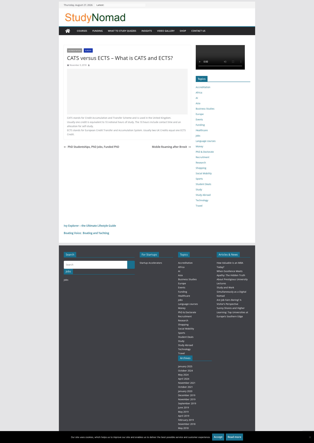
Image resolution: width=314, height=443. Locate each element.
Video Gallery (165, 30)
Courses (82, 30)
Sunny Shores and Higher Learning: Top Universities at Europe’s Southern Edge (232, 312)
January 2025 (185, 366)
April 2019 (183, 415)
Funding (97, 30)
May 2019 (183, 411)
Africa (199, 92)
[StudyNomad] (67, 30)
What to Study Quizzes (122, 30)
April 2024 (183, 378)
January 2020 (185, 391)
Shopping (201, 167)
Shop (183, 30)
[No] (310, 437)
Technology (202, 200)
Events (199, 119)
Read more (234, 437)
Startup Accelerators (151, 262)
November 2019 (186, 399)
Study (199, 189)
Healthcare (202, 130)
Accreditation (74, 50)
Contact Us (198, 30)
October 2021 (185, 386)
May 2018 (183, 428)
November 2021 (186, 382)
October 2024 (185, 370)
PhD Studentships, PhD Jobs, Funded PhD (93, 147)
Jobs (198, 135)
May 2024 (183, 374)
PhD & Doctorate (205, 151)
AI (197, 97)
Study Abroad (203, 194)
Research (201, 162)
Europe (88, 50)
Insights (146, 30)
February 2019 (186, 419)
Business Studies (205, 108)
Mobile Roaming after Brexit (169, 147)
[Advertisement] (127, 91)
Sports (199, 178)
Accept (218, 437)
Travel (199, 205)
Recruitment (202, 157)
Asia (198, 103)
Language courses (206, 141)
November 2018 (186, 424)
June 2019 (183, 407)
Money (199, 146)
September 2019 (187, 403)
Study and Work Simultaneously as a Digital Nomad (231, 291)
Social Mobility (204, 173)
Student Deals (203, 184)
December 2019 (186, 395)
